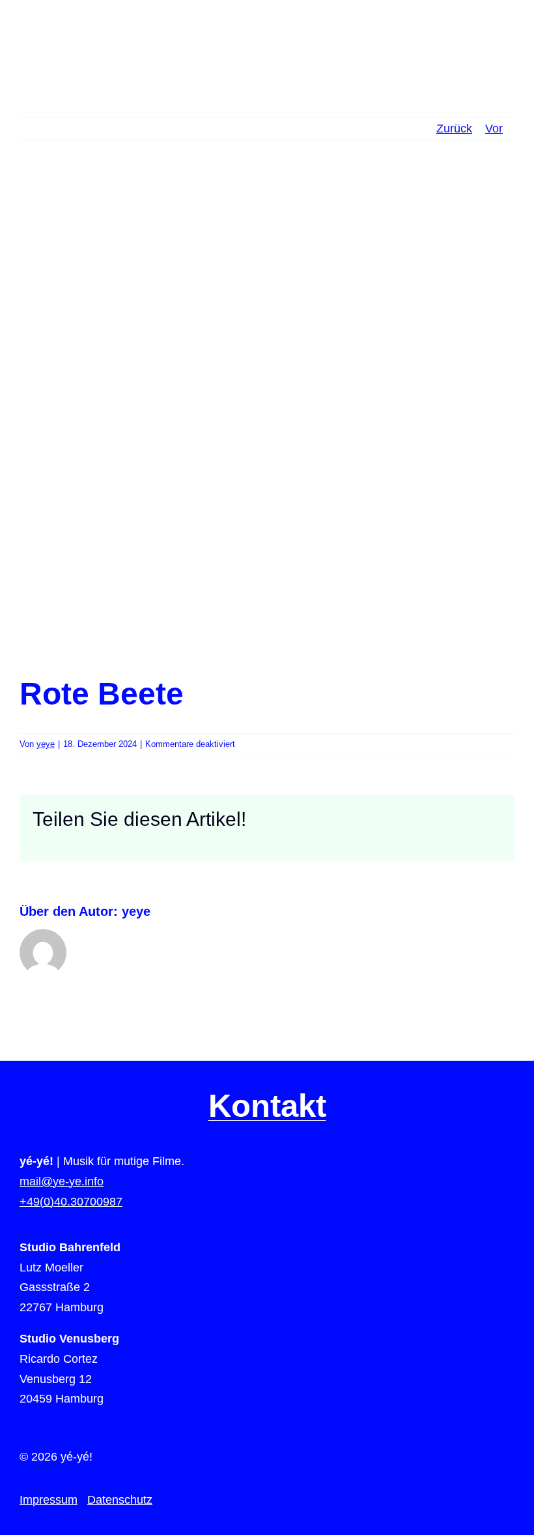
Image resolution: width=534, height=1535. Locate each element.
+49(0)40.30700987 (71, 1201)
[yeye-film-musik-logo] (60, 31)
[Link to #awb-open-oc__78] (506, 38)
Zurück (454, 128)
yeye (45, 744)
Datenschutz (119, 1499)
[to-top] (502, 1239)
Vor (494, 128)
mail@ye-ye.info (62, 1181)
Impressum (48, 1499)
